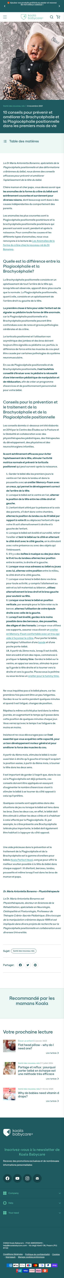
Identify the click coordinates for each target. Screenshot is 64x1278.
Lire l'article (51, 1053)
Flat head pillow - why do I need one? (36, 1046)
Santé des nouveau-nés (23, 951)
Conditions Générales (13, 1254)
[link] (58, 17)
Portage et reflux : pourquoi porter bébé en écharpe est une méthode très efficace (37, 1071)
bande (42, 642)
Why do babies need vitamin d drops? (38, 1094)
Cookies (56, 1254)
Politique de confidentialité (37, 1254)
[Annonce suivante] (59, 6)
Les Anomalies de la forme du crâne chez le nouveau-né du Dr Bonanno (29, 245)
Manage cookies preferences (31, 1257)
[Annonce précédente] (4, 6)
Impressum (11, 1257)
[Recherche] (51, 17)
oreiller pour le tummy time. (43, 675)
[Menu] (5, 17)
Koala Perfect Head (22, 859)
